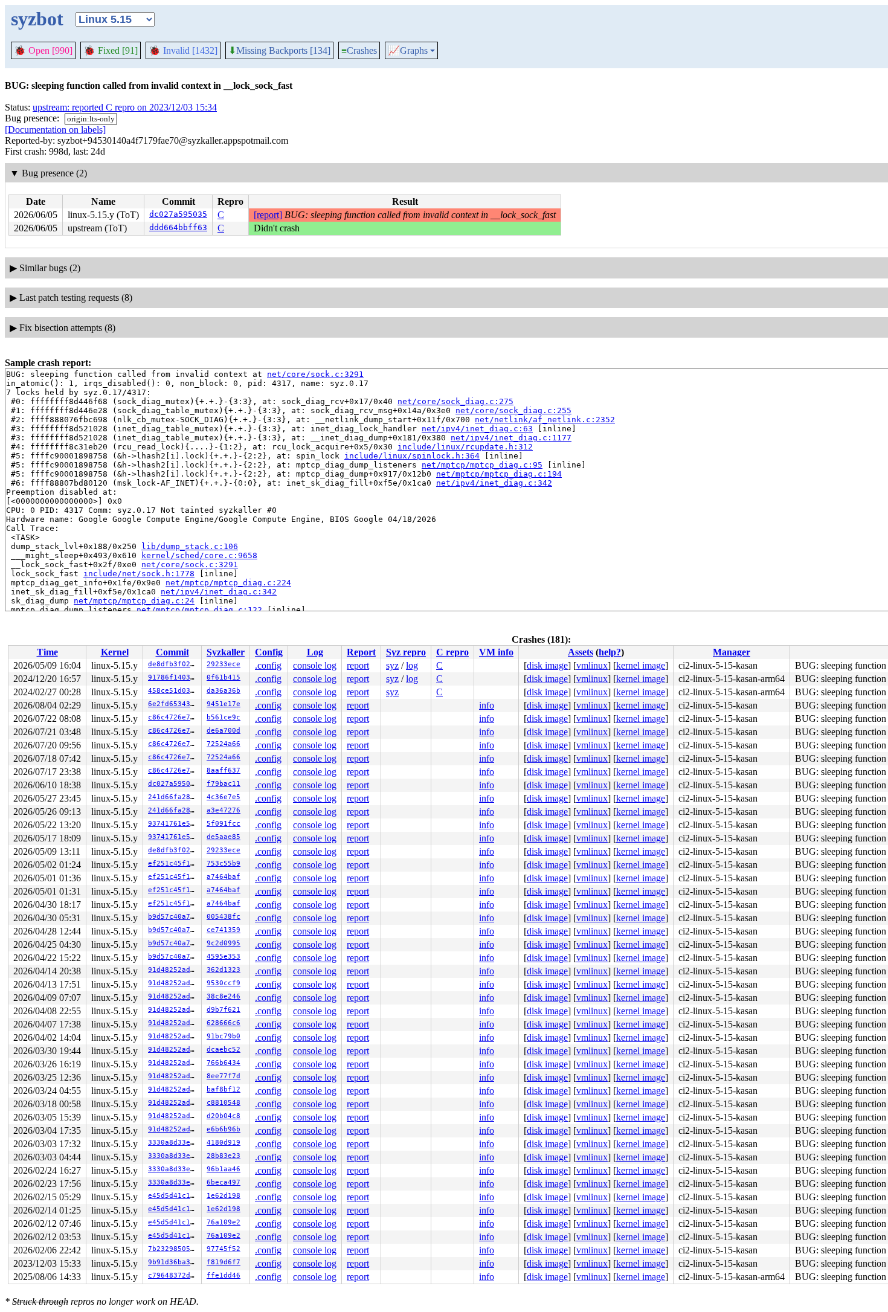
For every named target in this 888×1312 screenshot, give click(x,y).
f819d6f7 (223, 1262)
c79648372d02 (173, 1275)
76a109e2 (223, 1222)
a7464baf (223, 877)
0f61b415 (223, 677)
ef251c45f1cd (173, 863)
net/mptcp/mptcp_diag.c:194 (499, 473)
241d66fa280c (173, 797)
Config (269, 652)
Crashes (359, 50)
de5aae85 (223, 837)
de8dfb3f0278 (173, 664)
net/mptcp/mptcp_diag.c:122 (199, 609)
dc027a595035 (178, 214)
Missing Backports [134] (279, 50)
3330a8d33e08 (173, 1142)
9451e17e (223, 704)
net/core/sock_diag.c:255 (513, 410)
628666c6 (223, 1023)
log (412, 665)
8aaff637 (223, 770)
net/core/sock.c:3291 (315, 374)
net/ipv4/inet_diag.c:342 (494, 482)
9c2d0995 (223, 943)
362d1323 (223, 970)
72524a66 (223, 744)
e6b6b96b (223, 1129)
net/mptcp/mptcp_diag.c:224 (228, 582)
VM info (496, 652)
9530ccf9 (223, 983)
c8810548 (223, 1103)
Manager (731, 652)
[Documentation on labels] (55, 129)
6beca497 (223, 1182)
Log (315, 652)
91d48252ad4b (173, 970)
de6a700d (223, 731)
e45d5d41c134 (173, 1196)
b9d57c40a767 (173, 917)
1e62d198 (223, 1196)
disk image (547, 665)
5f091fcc (223, 824)
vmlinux (592, 665)
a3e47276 (223, 810)
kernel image (640, 665)
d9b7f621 (223, 1010)
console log (314, 665)
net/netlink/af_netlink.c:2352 (545, 419)
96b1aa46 (223, 1169)
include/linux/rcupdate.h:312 (465, 446)
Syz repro (406, 652)
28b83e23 (223, 1156)
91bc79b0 (223, 1036)
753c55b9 (223, 863)
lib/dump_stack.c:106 (189, 546)
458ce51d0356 (173, 691)
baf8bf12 (223, 1089)
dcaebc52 (223, 1049)
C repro (452, 652)
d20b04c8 (223, 1116)
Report (361, 652)
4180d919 (223, 1142)
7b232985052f (173, 1249)
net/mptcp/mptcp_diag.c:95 (482, 464)
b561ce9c (223, 717)
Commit (172, 652)
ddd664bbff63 (178, 227)
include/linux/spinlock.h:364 (412, 455)
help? (610, 652)
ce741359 (223, 930)
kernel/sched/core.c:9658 (199, 555)
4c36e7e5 (223, 797)
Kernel (115, 652)
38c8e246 (223, 996)
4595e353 (223, 956)
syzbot (37, 19)
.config (268, 665)
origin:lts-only (91, 118)
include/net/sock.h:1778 (139, 573)
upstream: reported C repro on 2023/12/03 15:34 (125, 107)
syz (392, 665)
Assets (580, 652)
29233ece (223, 664)
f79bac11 (223, 784)
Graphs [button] (408, 50)
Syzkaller (226, 652)
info (486, 705)
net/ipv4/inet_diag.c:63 (477, 428)
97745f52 (223, 1249)
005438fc (223, 917)
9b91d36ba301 (173, 1262)
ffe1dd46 (223, 1275)
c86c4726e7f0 (173, 717)
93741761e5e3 (173, 824)
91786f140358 (173, 677)
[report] (268, 215)
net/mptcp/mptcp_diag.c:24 (134, 600)
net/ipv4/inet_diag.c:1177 (511, 437)
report (358, 665)
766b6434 (223, 1063)
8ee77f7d (223, 1076)
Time (47, 652)
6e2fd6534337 (173, 704)
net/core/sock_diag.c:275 (455, 401)
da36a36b (223, 691)
